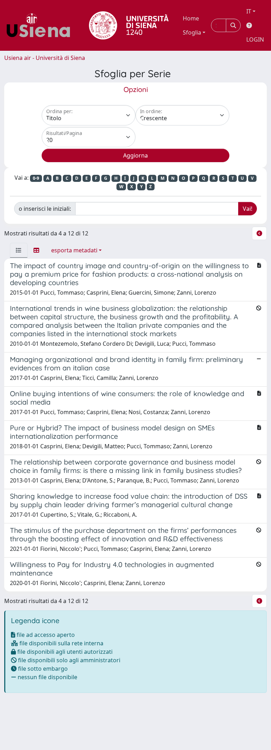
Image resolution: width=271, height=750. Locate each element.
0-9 (36, 178)
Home (191, 18)
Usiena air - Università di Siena (44, 58)
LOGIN (255, 39)
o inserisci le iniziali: (45, 209)
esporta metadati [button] (74, 250)
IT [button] (248, 11)
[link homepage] (41, 25)
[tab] (19, 250)
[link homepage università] (128, 25)
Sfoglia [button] (192, 32)
